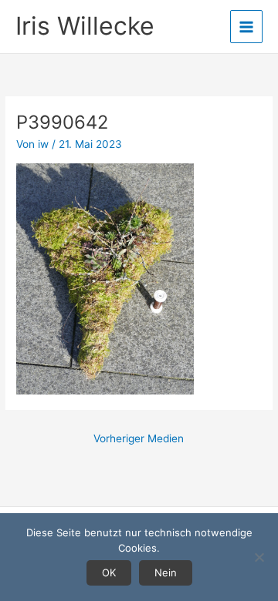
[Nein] (258, 557)
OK (109, 572)
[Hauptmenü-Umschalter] (246, 26)
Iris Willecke (84, 26)
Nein (165, 572)
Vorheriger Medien (138, 438)
